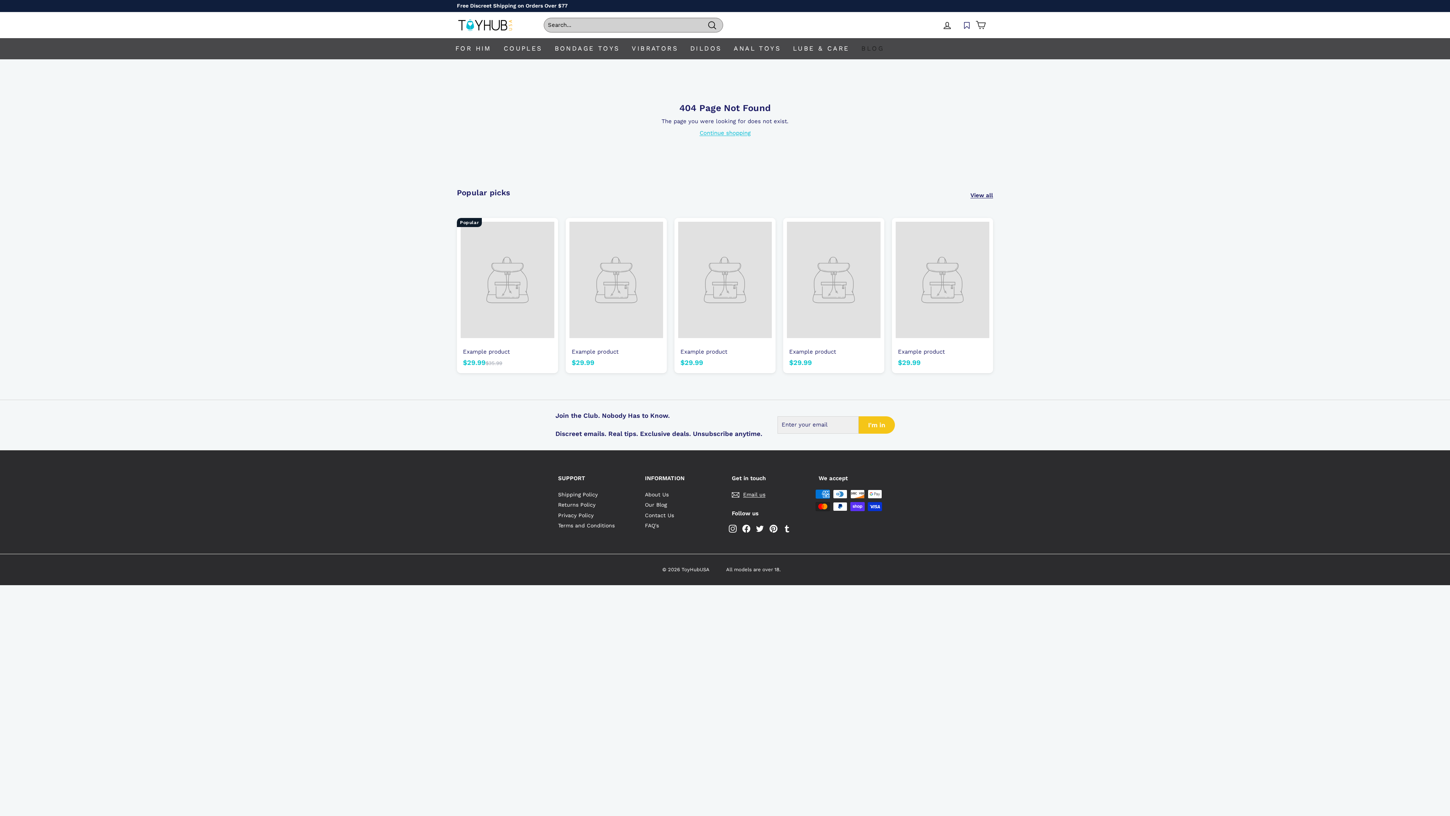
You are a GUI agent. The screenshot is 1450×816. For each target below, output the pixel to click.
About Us (657, 494)
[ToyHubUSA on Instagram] (733, 529)
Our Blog (656, 505)
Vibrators (655, 48)
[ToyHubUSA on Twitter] (760, 529)
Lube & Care (821, 48)
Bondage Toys (587, 48)
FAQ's (652, 525)
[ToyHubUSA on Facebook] (746, 529)
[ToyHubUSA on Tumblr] (787, 529)
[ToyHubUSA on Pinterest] (773, 529)
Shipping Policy (578, 494)
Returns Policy (576, 505)
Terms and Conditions (586, 525)
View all (981, 195)
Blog (872, 48)
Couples (523, 48)
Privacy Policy (576, 515)
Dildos (706, 48)
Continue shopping (725, 133)
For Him (473, 48)
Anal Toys (757, 48)
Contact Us (659, 515)
